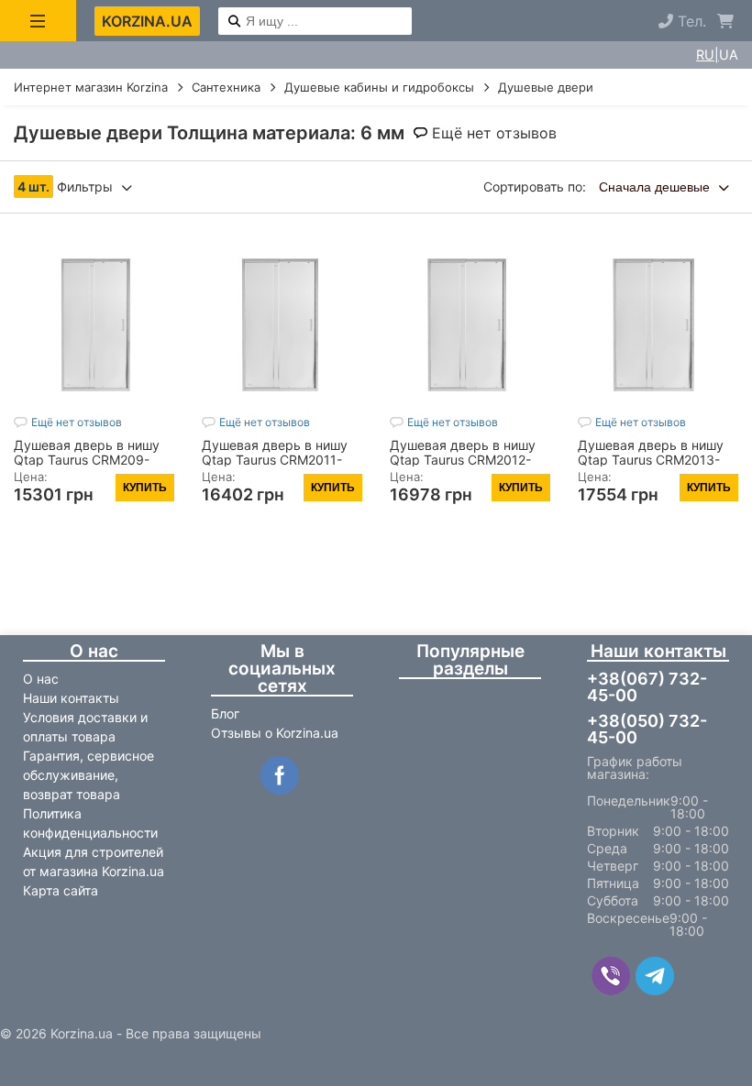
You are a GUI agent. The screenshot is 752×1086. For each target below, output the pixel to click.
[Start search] (234, 22)
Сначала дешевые (656, 187)
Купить (145, 487)
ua (728, 55)
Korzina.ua (147, 21)
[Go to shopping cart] (725, 21)
